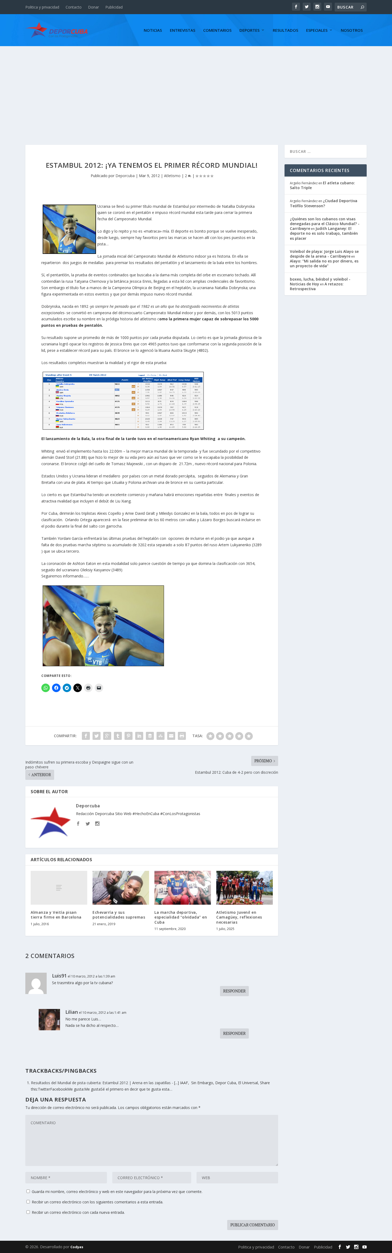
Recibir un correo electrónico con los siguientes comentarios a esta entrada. (97, 1201)
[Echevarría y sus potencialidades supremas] (121, 888)
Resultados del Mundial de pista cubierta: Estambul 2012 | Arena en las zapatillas (101, 1082)
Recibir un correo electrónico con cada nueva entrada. (78, 1212)
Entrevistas (182, 30)
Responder (234, 991)
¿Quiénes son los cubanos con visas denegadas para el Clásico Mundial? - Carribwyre (324, 223)
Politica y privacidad (42, 7)
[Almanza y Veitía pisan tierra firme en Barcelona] (59, 888)
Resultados (285, 30)
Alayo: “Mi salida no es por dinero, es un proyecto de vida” (324, 263)
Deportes (249, 30)
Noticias (153, 30)
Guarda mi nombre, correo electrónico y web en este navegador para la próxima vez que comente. (117, 1191)
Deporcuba (125, 175)
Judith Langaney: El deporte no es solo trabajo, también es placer (324, 233)
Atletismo (172, 175)
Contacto (74, 7)
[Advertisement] (196, 86)
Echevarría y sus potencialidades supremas (119, 915)
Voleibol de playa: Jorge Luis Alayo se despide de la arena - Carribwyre (324, 254)
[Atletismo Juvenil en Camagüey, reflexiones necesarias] (244, 888)
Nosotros (352, 30)
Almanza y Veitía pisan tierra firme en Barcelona (56, 915)
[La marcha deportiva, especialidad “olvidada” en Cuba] (182, 888)
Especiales (316, 30)
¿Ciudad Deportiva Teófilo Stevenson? (323, 203)
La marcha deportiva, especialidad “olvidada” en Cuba (180, 917)
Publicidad (114, 7)
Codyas (76, 1246)
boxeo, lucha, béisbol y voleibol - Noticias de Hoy (320, 281)
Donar (93, 7)
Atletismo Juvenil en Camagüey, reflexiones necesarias (239, 917)
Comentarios (217, 30)
